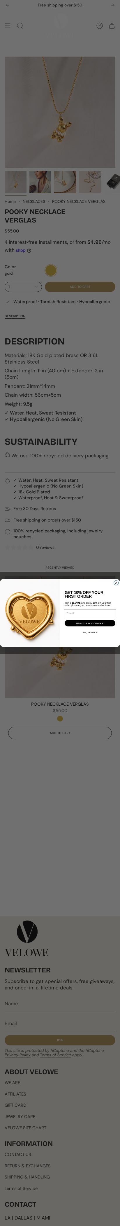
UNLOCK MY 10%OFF (90, 623)
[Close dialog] (116, 582)
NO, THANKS (90, 632)
